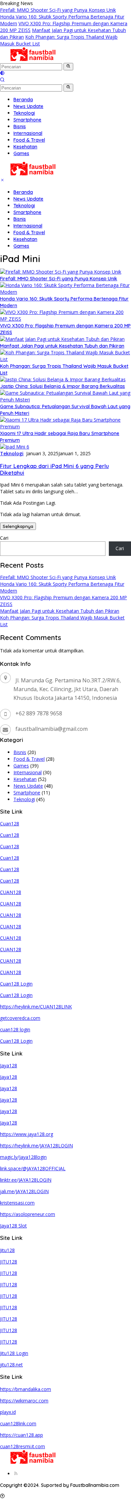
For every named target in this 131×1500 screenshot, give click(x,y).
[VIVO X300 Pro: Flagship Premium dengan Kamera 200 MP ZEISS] (65, 319)
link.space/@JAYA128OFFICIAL (33, 1168)
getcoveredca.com (20, 1018)
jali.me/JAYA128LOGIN (24, 1191)
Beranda (23, 192)
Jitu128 (7, 1250)
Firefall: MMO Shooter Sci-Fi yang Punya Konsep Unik (58, 10)
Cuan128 (9, 823)
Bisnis (19, 219)
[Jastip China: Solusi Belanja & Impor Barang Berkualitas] (63, 379)
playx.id (8, 1412)
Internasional (27, 226)
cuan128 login (15, 1029)
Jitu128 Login (14, 1353)
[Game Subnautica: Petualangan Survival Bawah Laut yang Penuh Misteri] (65, 399)
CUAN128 (10, 892)
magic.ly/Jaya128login (23, 1157)
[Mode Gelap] (2, 73)
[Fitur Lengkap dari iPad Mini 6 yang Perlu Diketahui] (14, 446)
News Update (28, 199)
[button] (68, 66)
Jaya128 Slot (13, 1225)
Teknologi (24, 206)
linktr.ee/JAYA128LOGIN (25, 1180)
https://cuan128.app (21, 1435)
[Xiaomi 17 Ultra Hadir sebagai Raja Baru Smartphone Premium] (65, 426)
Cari (4, 538)
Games (21, 246)
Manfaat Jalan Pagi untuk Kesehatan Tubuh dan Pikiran (62, 346)
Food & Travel (29, 232)
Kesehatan (25, 239)
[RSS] (15, 1473)
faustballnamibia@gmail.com (51, 729)
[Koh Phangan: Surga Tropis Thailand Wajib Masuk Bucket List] (65, 359)
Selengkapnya (18, 526)
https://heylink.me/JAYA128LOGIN (36, 1145)
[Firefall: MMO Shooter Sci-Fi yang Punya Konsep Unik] (60, 272)
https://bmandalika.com (25, 1389)
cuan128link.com (18, 1423)
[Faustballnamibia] (33, 59)
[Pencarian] (2, 80)
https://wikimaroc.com (24, 1400)
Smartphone (27, 212)
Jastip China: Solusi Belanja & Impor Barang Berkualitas (62, 386)
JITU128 (8, 1261)
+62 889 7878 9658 (38, 713)
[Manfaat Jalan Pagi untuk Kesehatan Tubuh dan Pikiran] (62, 339)
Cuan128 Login (16, 983)
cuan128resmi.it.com (22, 1446)
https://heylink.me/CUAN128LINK (36, 1006)
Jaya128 (8, 1065)
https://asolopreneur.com (27, 1214)
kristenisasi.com (17, 1203)
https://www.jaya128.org (26, 1134)
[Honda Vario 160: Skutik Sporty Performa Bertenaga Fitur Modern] (65, 292)
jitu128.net (11, 1364)
